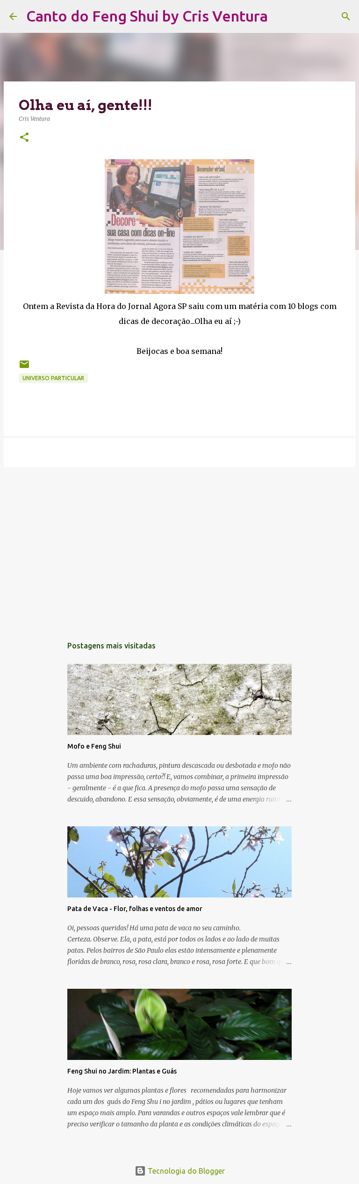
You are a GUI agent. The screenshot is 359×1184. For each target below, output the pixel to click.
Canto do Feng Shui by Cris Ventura (147, 15)
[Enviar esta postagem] (24, 368)
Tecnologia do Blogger (185, 1171)
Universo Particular (53, 378)
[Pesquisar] (281, 16)
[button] (24, 138)
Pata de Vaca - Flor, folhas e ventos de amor (134, 908)
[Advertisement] (179, 546)
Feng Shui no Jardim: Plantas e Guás (122, 1071)
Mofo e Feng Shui (94, 746)
